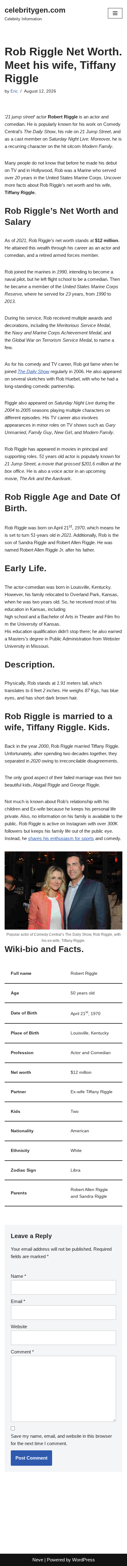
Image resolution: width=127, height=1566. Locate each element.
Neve (37, 1559)
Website (19, 1326)
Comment (22, 1351)
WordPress (83, 1559)
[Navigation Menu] (115, 13)
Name (18, 1276)
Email (18, 1301)
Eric (14, 91)
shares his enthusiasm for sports (61, 838)
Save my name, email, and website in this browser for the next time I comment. (61, 1439)
